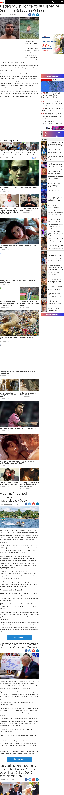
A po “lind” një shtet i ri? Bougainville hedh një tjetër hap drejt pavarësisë (52, 103)
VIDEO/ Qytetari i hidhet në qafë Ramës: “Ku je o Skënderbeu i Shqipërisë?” (32, 154)
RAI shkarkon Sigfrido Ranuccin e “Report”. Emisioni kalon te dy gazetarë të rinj (52, 123)
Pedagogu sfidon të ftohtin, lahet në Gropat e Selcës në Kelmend (29, 8)
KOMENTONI (21, 637)
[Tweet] (33, 16)
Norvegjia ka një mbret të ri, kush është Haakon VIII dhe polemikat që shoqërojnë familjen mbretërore (18, 771)
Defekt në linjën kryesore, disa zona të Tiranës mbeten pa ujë (19, 153)
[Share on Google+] (33, 505)
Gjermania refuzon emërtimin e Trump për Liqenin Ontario (19, 645)
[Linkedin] (37, 16)
